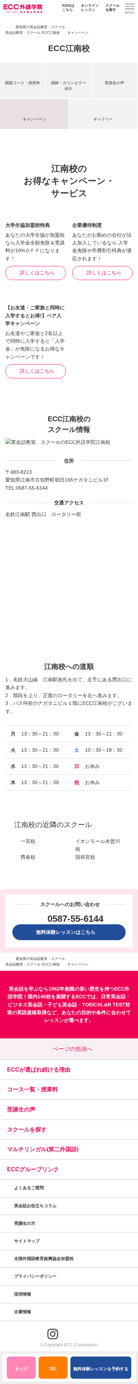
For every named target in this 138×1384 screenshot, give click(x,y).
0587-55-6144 (32, 488)
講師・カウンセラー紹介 (68, 85)
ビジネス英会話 (25, 1004)
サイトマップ (27, 1241)
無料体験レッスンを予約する (100, 1368)
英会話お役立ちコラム (35, 1205)
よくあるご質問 (29, 1187)
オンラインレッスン (90, 8)
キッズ (21, 1368)
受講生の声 (114, 83)
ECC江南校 (69, 48)
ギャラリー (103, 119)
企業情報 (23, 1311)
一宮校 (28, 841)
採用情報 (23, 1294)
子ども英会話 (62, 1004)
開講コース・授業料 (22, 83)
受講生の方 (24, 1223)
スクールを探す (112, 8)
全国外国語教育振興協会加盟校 (44, 1258)
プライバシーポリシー (36, 1276)
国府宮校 (85, 857)
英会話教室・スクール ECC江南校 (32, 33)
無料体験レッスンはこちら (68, 932)
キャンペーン (34, 119)
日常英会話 (113, 996)
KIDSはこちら (68, 8)
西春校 (28, 857)
